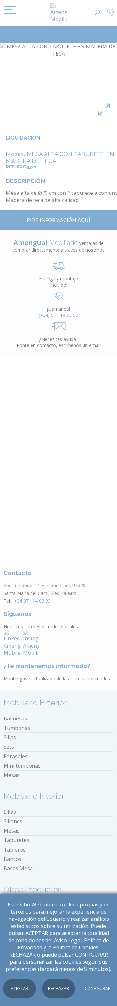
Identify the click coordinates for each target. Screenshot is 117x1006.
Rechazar (58, 988)
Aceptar (19, 988)
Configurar (97, 988)
